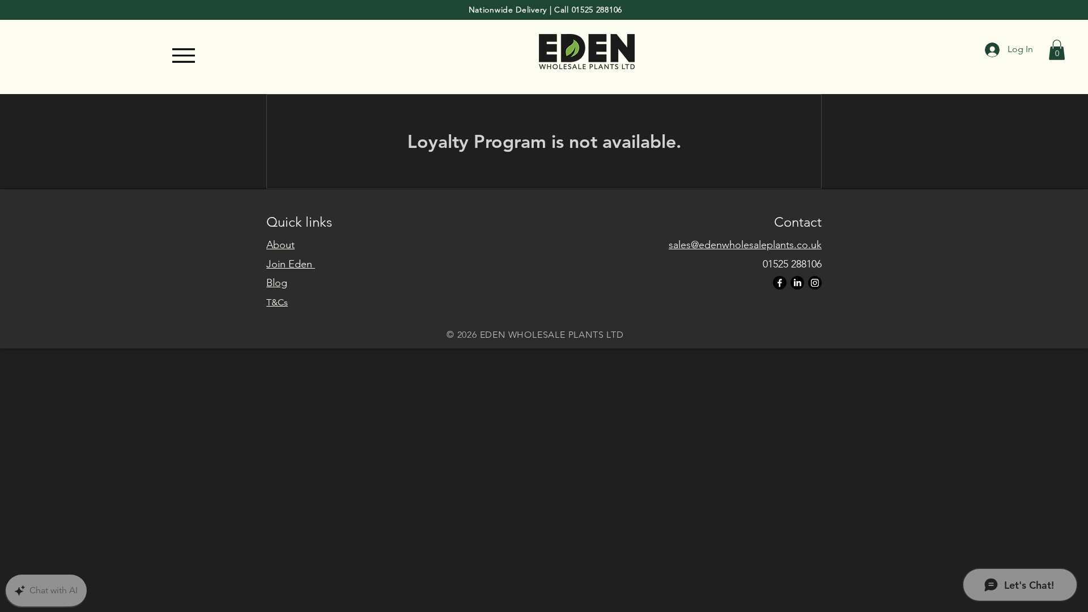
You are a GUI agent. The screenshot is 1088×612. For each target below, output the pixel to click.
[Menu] (184, 56)
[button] (1056, 50)
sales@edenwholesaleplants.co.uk (745, 245)
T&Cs (277, 302)
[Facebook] (780, 283)
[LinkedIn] (797, 283)
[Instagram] (815, 283)
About (280, 245)
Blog (276, 283)
